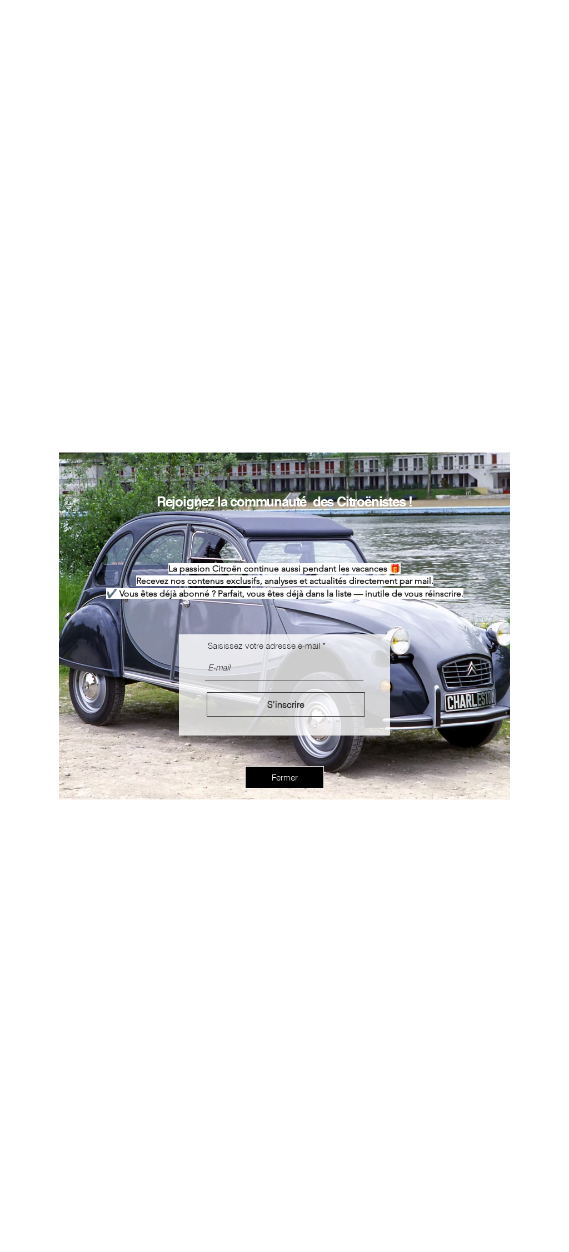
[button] (284, 777)
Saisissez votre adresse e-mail (264, 646)
